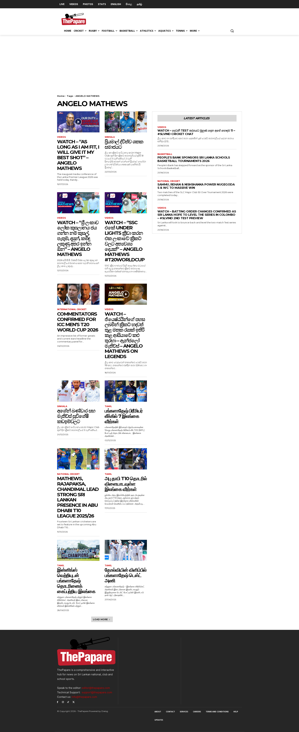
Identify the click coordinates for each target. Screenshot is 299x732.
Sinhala (110, 137)
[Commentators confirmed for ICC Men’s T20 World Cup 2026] (78, 294)
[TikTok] (68, 702)
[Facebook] (57, 702)
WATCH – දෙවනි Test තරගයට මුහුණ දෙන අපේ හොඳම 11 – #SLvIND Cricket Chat (196, 132)
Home (61, 96)
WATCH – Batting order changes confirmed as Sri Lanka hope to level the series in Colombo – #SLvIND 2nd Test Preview (196, 215)
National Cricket (68, 474)
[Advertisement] (149, 61)
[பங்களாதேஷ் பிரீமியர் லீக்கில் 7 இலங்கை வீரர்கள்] (126, 391)
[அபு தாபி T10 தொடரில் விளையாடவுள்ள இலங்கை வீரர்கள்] (126, 458)
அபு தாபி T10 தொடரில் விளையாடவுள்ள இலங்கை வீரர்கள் (126, 483)
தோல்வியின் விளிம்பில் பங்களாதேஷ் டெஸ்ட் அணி (125, 575)
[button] (232, 31)
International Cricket (72, 309)
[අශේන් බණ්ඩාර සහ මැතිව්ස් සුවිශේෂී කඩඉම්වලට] (78, 391)
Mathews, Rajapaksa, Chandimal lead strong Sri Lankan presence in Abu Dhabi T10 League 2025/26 (78, 497)
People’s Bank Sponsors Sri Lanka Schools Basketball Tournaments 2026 (193, 159)
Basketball (164, 154)
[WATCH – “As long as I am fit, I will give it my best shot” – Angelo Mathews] (78, 121)
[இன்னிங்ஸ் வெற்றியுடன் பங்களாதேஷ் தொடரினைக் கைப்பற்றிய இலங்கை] (78, 550)
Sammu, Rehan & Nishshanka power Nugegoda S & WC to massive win (196, 186)
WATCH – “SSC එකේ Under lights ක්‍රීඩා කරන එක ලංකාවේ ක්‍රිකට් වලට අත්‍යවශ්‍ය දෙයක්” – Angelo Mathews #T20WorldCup (124, 241)
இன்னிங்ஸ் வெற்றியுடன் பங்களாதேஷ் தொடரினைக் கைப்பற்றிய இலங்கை (76, 580)
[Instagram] (63, 702)
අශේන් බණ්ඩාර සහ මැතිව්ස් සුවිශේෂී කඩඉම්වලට (76, 416)
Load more (100, 619)
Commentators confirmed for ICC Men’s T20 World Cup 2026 (77, 322)
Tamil (108, 406)
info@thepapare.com (84, 696)
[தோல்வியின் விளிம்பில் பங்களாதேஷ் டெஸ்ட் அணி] (126, 550)
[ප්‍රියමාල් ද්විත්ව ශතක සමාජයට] (126, 121)
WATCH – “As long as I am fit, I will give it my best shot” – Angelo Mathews (78, 155)
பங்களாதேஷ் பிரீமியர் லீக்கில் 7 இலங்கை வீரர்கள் (124, 416)
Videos (61, 137)
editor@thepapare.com (96, 687)
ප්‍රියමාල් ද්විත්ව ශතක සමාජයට (124, 144)
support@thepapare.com (97, 692)
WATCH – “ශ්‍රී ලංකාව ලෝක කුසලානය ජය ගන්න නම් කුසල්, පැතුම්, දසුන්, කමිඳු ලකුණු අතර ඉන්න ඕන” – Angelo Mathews (77, 238)
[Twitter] (73, 702)
